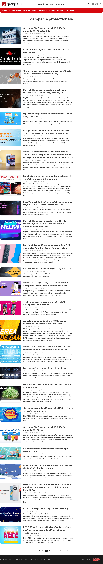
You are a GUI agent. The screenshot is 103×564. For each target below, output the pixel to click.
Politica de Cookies (22, 559)
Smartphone (16, 10)
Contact (60, 4)
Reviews (50, 4)
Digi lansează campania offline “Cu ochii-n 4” (45, 368)
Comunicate (69, 10)
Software (52, 10)
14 (43, 413)
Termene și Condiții (6, 559)
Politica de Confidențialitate (40, 559)
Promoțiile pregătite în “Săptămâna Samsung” (46, 508)
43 (43, 390)
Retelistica (43, 10)
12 (43, 119)
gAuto (34, 10)
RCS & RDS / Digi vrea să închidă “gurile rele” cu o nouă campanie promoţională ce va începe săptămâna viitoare (47, 530)
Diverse (60, 10)
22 (45, 160)
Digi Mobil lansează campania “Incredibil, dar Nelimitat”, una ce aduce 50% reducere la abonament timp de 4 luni (45, 224)
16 (44, 95)
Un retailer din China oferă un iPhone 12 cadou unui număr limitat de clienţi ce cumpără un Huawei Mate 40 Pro (47, 487)
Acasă (41, 4)
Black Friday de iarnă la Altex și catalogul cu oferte (48, 268)
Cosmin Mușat (29, 33)
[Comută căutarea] (89, 4)
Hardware (26, 10)
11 (45, 535)
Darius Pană (28, 181)
